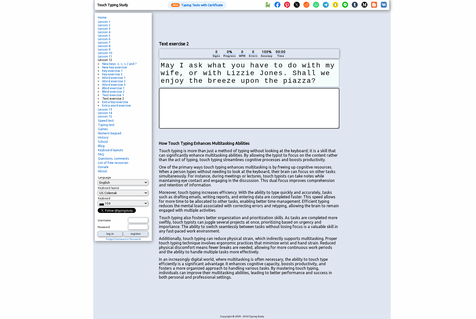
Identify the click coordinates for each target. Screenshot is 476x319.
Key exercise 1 (112, 70)
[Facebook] (277, 5)
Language (104, 177)
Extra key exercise (115, 102)
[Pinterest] (287, 5)
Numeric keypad (109, 133)
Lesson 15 (105, 116)
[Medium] (364, 5)
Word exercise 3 (113, 84)
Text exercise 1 (113, 95)
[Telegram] (326, 5)
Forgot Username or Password (123, 239)
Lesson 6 (104, 39)
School (103, 141)
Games (103, 129)
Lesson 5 (104, 35)
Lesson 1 (104, 21)
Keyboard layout (108, 187)
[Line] (345, 5)
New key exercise (114, 67)
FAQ (101, 154)
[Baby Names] (268, 5)
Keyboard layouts (110, 150)
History (103, 137)
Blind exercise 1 (113, 88)
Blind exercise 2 (113, 91)
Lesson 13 (105, 109)
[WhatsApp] (316, 5)
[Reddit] (306, 5)
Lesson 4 (104, 32)
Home (102, 17)
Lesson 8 (104, 46)
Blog (101, 145)
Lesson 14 (105, 113)
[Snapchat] (335, 5)
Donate (103, 167)
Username (104, 220)
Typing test (106, 124)
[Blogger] (374, 5)
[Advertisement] (249, 25)
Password (104, 227)
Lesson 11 (105, 56)
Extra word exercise (116, 105)
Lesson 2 (104, 25)
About (102, 171)
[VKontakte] (384, 5)
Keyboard (104, 198)
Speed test (106, 120)
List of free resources (113, 162)
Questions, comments (113, 158)
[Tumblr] (355, 5)
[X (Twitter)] (297, 5)
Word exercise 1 (113, 77)
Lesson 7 (104, 42)
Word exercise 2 (113, 81)
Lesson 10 (105, 53)
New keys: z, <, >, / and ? (119, 63)
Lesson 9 (104, 49)
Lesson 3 (104, 28)
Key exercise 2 (112, 74)
